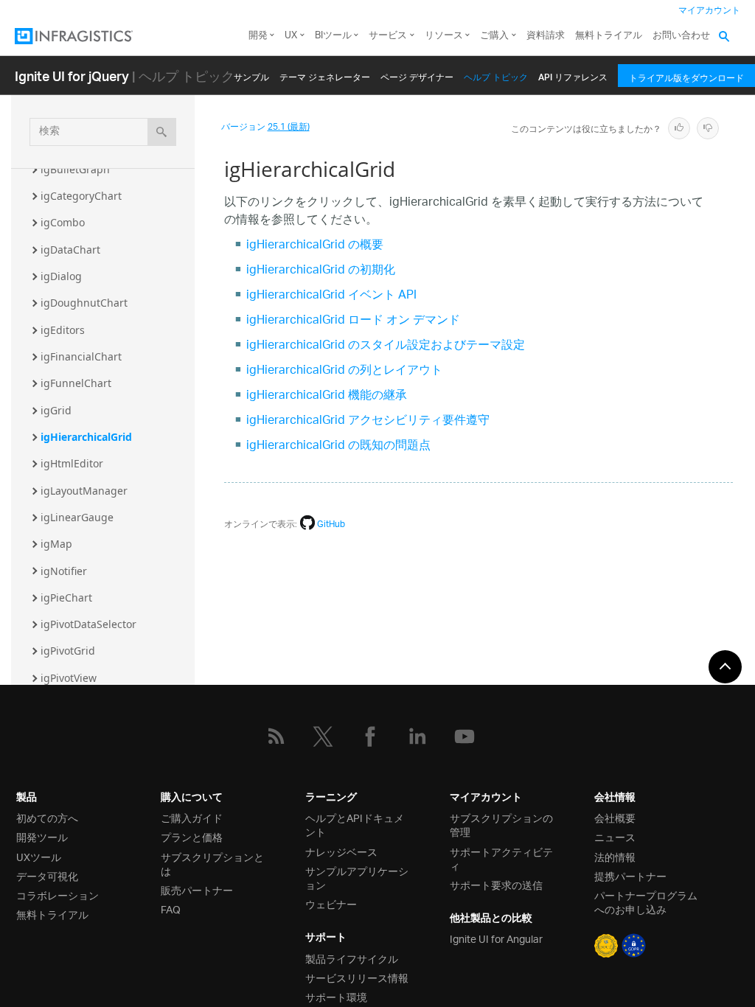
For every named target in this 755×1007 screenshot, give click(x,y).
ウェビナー (331, 903)
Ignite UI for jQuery (72, 75)
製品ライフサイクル (351, 958)
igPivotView (69, 678)
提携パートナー (630, 875)
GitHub (331, 524)
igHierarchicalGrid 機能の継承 (326, 396)
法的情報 (615, 856)
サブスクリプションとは (212, 863)
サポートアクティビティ (501, 858)
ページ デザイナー (416, 75)
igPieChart (66, 597)
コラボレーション (57, 894)
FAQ (171, 908)
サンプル (251, 75)
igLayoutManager (84, 491)
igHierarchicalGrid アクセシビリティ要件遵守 (368, 421)
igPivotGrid (68, 651)
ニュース (615, 836)
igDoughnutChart (84, 303)
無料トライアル (608, 35)
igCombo (63, 222)
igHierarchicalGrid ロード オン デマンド (353, 321)
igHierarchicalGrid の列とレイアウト (344, 371)
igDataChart (70, 250)
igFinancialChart (81, 356)
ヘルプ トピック (496, 75)
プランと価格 (192, 836)
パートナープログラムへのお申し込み (645, 901)
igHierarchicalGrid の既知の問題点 (338, 446)
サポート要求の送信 (496, 884)
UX (291, 35)
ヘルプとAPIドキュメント (354, 824)
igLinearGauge (77, 517)
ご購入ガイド (192, 817)
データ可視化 (47, 875)
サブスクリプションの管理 (501, 824)
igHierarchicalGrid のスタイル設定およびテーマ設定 (385, 346)
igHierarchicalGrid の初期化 (320, 271)
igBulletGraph (75, 169)
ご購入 (494, 35)
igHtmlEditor (72, 463)
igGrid (56, 410)
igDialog (61, 276)
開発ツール (42, 836)
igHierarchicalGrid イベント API (331, 296)
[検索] (161, 132)
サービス (388, 35)
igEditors (63, 330)
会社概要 (615, 817)
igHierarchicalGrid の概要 (314, 246)
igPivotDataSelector (88, 624)
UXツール (38, 856)
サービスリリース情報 (356, 977)
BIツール (333, 35)
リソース (444, 35)
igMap (56, 544)
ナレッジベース (341, 851)
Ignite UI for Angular (496, 938)
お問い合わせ (681, 35)
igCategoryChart (81, 196)
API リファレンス (573, 75)
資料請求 (545, 35)
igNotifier (64, 571)
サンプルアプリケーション (356, 877)
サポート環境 (336, 996)
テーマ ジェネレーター (324, 75)
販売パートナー (197, 889)
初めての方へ (47, 817)
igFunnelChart (76, 383)
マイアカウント (709, 11)
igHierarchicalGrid (86, 437)
